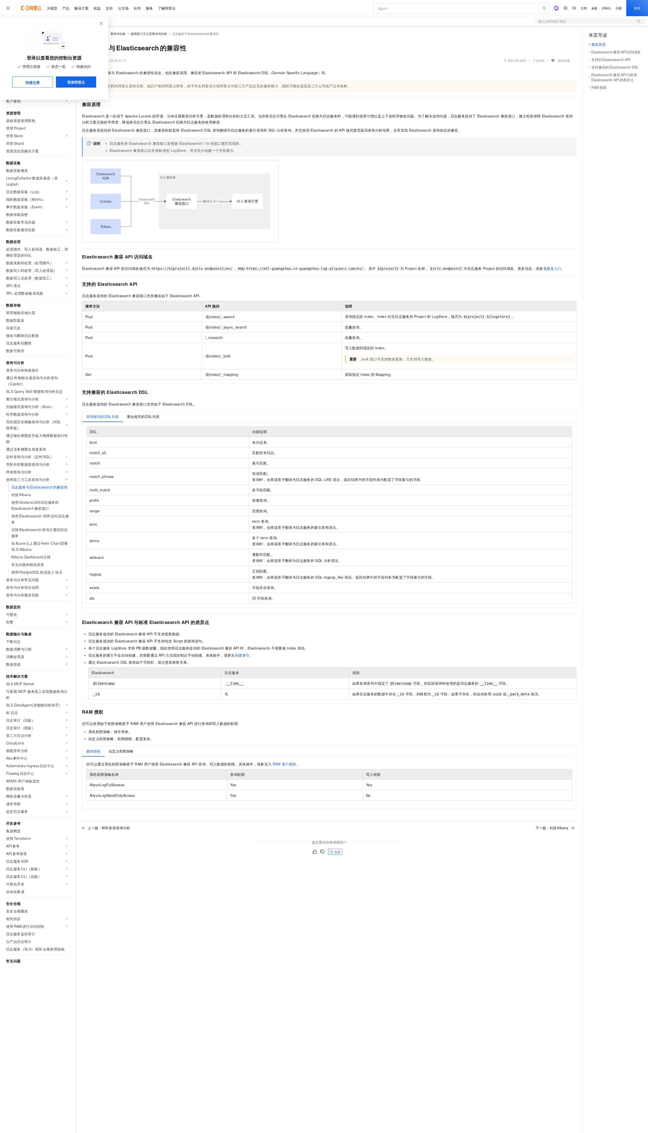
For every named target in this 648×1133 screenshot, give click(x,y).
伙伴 (137, 8)
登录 (637, 8)
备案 (594, 8)
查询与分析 (118, 33)
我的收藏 (564, 60)
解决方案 (81, 8)
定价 (109, 8)
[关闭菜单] (8, 8)
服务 (149, 8)
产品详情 (539, 60)
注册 (619, 8)
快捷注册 (33, 82)
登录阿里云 (76, 82)
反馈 (337, 851)
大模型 (52, 8)
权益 (97, 8)
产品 (65, 8)
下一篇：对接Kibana (551, 827)
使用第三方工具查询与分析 (149, 33)
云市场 (123, 8)
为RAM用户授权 (282, 763)
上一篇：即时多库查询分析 (109, 827)
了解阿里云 (167, 8)
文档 (584, 8)
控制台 (606, 8)
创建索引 (242, 655)
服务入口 (554, 268)
